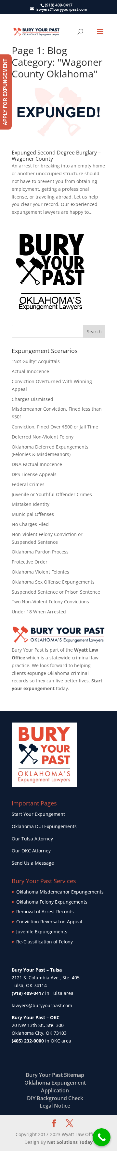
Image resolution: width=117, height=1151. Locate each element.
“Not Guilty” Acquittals (36, 361)
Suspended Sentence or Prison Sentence (56, 592)
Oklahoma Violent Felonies (40, 572)
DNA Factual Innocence (37, 464)
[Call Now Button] (101, 1137)
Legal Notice (55, 1105)
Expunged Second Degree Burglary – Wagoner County (56, 155)
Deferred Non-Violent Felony (42, 437)
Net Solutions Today (70, 1142)
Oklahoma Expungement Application (55, 1086)
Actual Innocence (30, 371)
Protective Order (29, 562)
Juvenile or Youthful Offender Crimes (52, 494)
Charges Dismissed (32, 399)
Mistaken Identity (30, 504)
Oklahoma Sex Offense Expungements (53, 582)
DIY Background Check (55, 1098)
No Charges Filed (30, 524)
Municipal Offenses (33, 514)
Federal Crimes (28, 484)
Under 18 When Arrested (39, 612)
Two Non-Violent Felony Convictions (50, 601)
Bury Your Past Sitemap (55, 1074)
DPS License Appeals (34, 474)
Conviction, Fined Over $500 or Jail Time (55, 427)
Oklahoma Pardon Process (40, 552)
